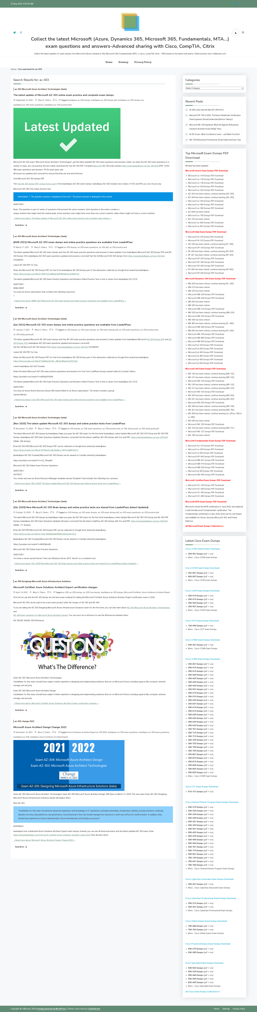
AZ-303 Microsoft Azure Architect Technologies (148, 607)
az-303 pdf (104, 247)
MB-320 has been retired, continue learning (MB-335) (211, 312)
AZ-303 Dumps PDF (155, 339)
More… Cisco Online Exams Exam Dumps (206, 933)
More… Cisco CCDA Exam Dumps (202, 557)
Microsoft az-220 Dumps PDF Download (205, 190)
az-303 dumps (70, 247)
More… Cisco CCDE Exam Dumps (202, 580)
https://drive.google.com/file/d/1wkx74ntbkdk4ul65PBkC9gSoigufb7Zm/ (44, 534)
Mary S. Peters (44, 100)
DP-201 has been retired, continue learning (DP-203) (210, 255)
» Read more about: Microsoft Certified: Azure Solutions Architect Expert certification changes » (56, 703)
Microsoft (97, 166)
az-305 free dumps (91, 592)
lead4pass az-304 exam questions (154, 732)
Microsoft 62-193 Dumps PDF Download (205, 446)
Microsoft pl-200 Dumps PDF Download (205, 348)
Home (108, 62)
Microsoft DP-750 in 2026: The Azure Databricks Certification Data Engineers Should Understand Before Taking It (215, 117)
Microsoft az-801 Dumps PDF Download (205, 226)
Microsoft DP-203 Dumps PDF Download (206, 258)
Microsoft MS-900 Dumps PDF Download (206, 474)
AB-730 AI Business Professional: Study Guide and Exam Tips (215, 140)
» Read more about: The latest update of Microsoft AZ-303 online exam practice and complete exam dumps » (62, 218)
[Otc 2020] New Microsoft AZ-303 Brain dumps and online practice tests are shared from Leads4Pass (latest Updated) (80, 507)
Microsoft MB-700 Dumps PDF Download (206, 334)
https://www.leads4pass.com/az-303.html (140, 166)
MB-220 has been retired (199, 291)
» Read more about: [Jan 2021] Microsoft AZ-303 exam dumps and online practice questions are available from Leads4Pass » (69, 399)
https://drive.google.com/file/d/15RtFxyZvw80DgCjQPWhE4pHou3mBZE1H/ (46, 274)
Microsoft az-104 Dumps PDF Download (205, 175)
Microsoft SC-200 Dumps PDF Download (206, 489)
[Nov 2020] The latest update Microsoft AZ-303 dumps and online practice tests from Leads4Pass (69, 423)
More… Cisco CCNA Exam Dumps (202, 648)
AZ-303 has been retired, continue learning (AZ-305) (211, 194)
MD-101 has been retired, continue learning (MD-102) (211, 377)
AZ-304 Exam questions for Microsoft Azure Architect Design (40, 615)
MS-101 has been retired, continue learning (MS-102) (211, 388)
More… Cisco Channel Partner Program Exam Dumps (211, 868)
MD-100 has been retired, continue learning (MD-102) (211, 374)
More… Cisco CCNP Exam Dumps (202, 776)
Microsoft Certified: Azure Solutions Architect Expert (147, 592)
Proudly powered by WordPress (51, 1009)
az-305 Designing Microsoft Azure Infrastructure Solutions (43, 581)
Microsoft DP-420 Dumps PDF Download (206, 266)
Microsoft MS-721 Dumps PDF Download (206, 431)
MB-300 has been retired (199, 305)
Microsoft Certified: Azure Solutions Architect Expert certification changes (55, 587)
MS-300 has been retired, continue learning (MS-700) (211, 406)
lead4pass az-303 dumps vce (131, 100)
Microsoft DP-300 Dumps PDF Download (206, 262)
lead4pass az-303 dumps (79, 100)
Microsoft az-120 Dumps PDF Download (205, 179)
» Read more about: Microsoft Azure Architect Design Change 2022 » (44, 840)
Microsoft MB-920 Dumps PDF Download (206, 467)
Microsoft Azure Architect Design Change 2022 (40, 727)
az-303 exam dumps (87, 330)
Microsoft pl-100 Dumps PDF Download (205, 345)
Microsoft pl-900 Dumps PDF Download (205, 471)
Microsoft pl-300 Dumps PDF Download (205, 352)
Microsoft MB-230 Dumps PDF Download (206, 294)
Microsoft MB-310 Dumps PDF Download (206, 309)
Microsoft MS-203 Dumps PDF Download (206, 402)
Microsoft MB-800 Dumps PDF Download (206, 338)
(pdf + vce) (200, 554)
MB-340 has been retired (199, 320)
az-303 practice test (118, 247)
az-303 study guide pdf (23, 334)
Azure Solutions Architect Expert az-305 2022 (87, 732)
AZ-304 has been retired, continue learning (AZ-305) (211, 197)
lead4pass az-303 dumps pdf (104, 100)
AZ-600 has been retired (198, 212)
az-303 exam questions (88, 247)
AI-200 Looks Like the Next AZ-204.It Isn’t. (206, 110)
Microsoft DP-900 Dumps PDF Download (206, 456)
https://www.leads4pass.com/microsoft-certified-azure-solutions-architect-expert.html (51, 835)
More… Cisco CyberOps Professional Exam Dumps (210, 910)
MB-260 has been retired (199, 301)
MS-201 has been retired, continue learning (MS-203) (211, 399)
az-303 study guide (129, 429)
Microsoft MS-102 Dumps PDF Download (206, 392)
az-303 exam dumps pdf (107, 330)
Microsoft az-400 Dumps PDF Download (205, 204)
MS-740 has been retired (199, 435)
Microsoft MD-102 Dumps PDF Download (206, 381)
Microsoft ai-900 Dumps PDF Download (205, 453)
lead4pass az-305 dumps (112, 592)
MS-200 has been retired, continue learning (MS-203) (211, 395)
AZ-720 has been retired (198, 219)
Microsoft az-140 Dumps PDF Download (205, 183)
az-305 (65, 592)
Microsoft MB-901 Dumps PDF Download (206, 460)
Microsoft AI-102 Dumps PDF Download (205, 240)
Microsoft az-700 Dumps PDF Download (205, 215)
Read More (19, 225)
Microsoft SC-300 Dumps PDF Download (206, 492)
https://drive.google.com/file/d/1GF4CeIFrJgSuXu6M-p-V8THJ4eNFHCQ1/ (45, 450)
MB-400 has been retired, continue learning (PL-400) (211, 323)
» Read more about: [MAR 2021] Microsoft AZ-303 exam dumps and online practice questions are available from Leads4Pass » (69, 301)
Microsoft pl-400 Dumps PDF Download (205, 356)
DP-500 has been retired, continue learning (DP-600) (210, 269)
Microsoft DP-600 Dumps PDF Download (206, 273)
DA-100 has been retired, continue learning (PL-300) (210, 244)
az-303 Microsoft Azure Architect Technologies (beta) (41, 89)
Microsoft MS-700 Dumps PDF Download (206, 424)
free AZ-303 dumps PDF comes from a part (36, 184)
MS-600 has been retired (199, 421)
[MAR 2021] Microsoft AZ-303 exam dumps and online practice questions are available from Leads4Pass (73, 242)
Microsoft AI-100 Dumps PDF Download (205, 237)
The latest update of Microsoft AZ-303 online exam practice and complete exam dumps (63, 95)
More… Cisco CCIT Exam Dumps (202, 629)
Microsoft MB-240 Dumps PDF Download (206, 298)
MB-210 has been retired (199, 287)
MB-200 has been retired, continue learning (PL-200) (211, 283)
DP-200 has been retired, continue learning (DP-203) (210, 251)
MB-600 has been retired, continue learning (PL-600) (211, 330)
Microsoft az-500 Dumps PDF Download (205, 208)
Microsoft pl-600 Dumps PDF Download (205, 363)
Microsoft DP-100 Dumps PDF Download (206, 248)
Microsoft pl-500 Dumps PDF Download (205, 359)
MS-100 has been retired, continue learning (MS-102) (211, 384)
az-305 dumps (75, 592)
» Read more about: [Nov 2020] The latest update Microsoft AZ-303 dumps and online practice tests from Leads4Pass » (66, 483)
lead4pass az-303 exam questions (28, 105)
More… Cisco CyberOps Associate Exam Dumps (209, 888)
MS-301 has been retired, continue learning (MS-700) (211, 410)
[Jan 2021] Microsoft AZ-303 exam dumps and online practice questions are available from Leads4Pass (72, 324)
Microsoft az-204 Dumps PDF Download (205, 186)
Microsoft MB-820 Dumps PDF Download (206, 341)
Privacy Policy (143, 62)
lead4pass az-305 (21, 737)
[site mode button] (236, 32)
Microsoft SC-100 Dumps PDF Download (206, 485)
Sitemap (123, 62)
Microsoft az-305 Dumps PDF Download (205, 201)
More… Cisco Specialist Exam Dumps (204, 986)
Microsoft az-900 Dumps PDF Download (205, 449)
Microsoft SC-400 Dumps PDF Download (206, 496)
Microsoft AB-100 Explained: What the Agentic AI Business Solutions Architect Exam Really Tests (214, 127)
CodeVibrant (94, 1009)
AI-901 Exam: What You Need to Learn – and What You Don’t (214, 134)
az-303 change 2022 (24, 721)
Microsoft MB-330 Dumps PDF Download (206, 316)
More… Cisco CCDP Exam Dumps (202, 610)
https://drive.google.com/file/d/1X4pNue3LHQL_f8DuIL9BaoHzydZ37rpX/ (45, 361)
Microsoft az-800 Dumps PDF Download (205, 222)
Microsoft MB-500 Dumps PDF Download (206, 327)
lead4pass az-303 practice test (58, 105)
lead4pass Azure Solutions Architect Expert (49, 737)
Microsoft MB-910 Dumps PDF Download (206, 464)
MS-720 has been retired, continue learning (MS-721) (211, 428)
